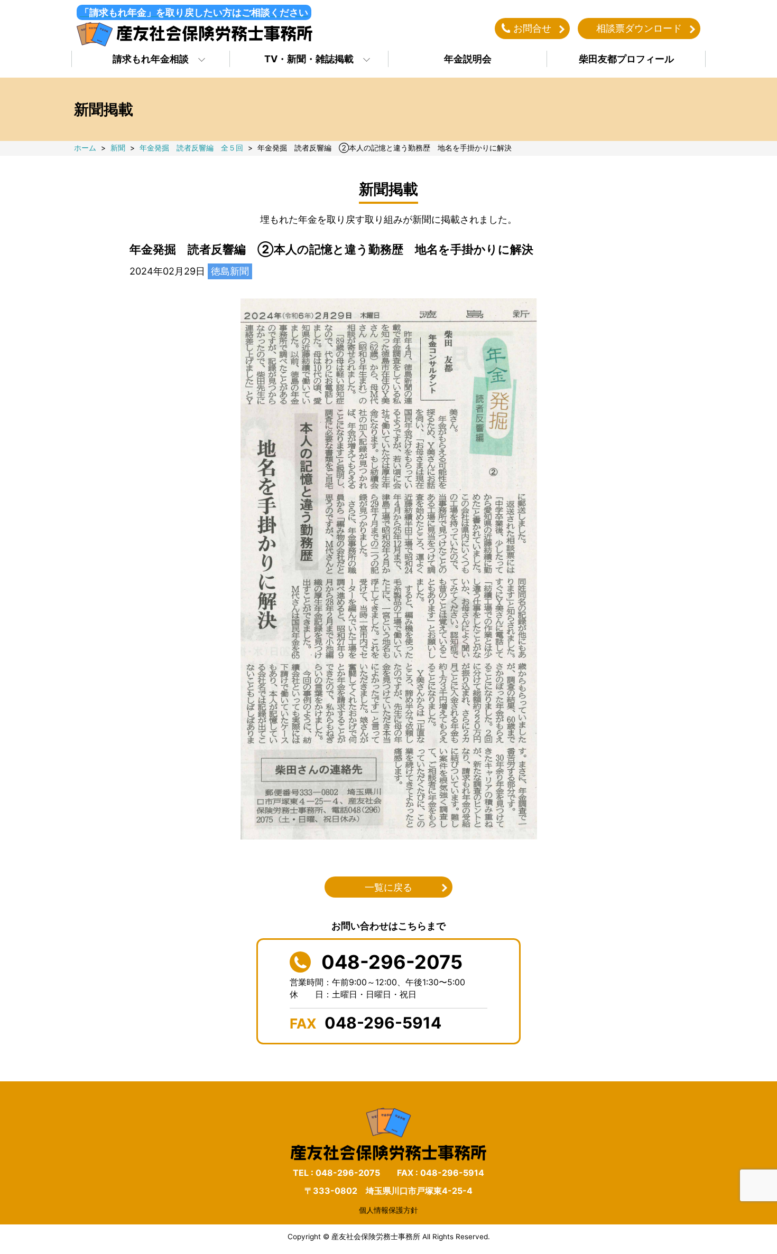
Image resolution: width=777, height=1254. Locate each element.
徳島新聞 (230, 271)
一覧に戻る (388, 887)
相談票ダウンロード (639, 28)
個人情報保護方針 (388, 1209)
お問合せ (532, 28)
